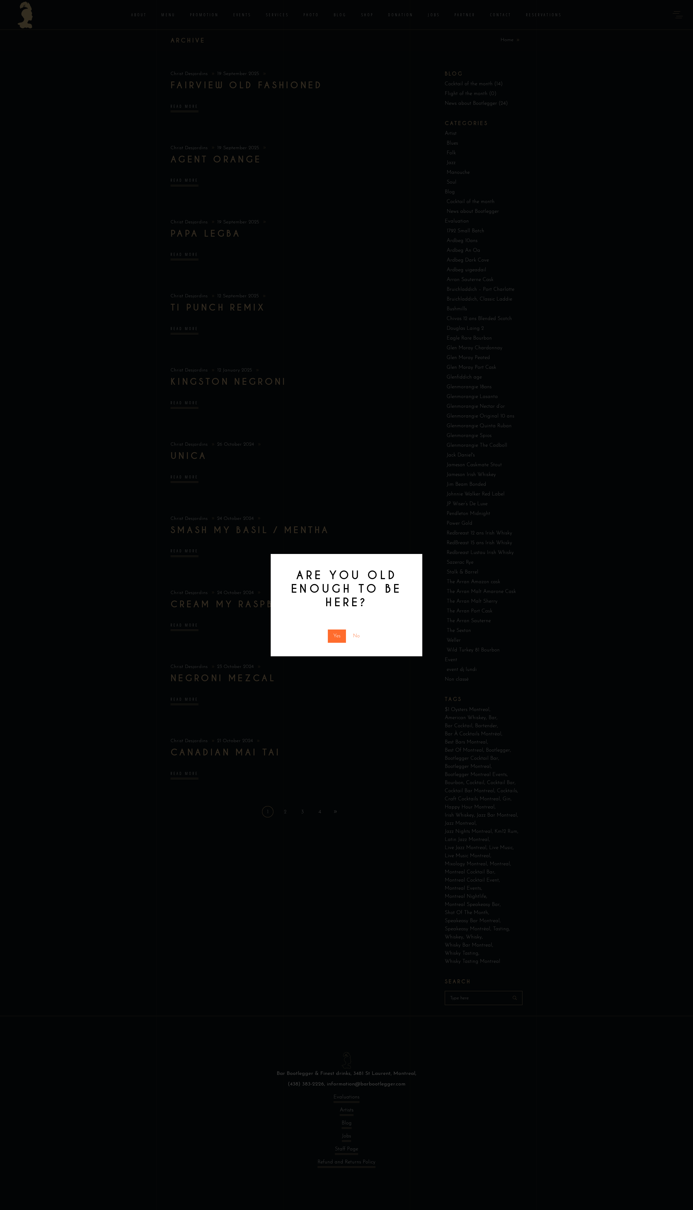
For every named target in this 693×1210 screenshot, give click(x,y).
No (356, 636)
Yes (337, 636)
